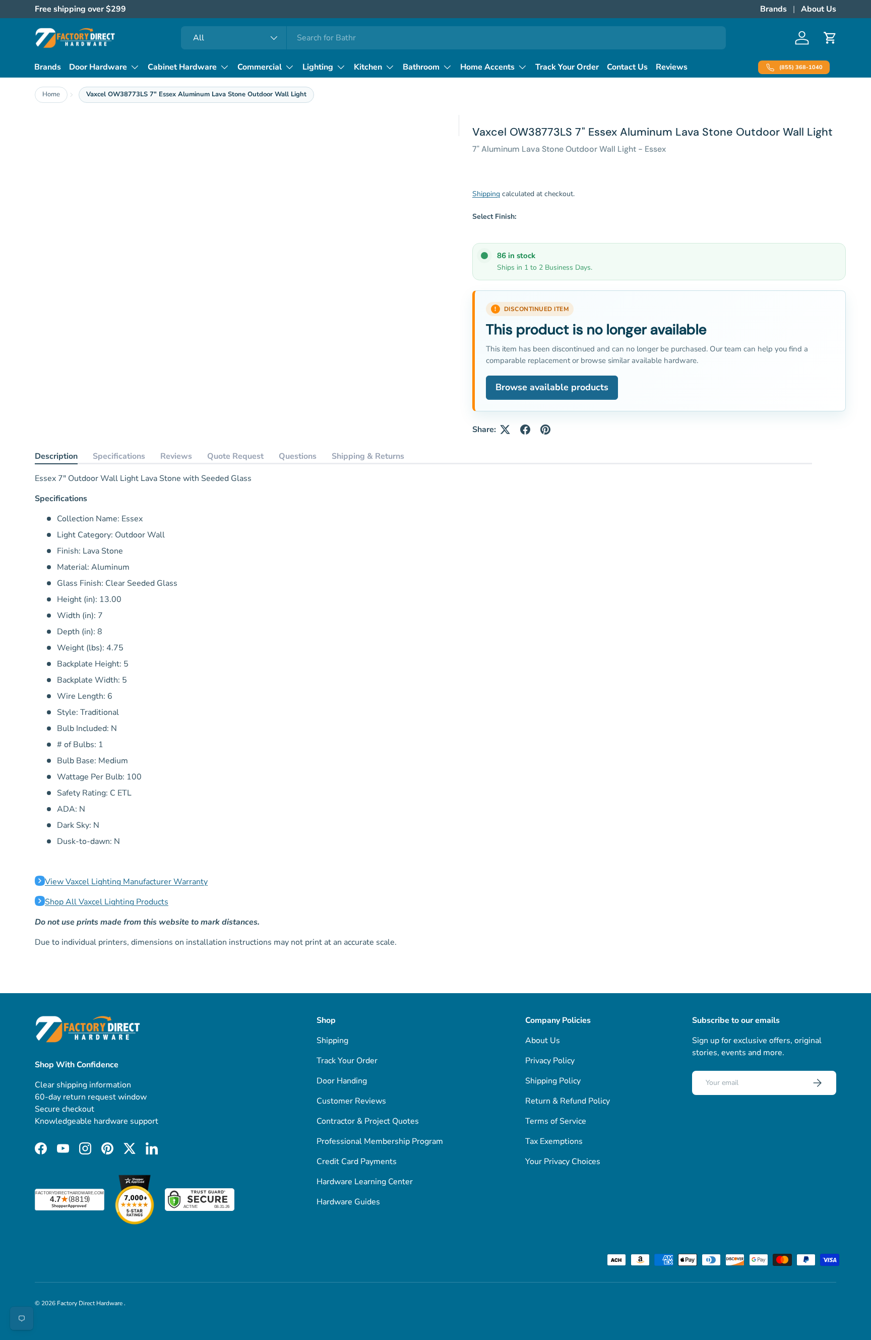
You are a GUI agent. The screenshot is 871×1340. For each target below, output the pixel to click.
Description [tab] (56, 456)
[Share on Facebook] (525, 429)
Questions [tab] (298, 456)
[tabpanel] (423, 710)
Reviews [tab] (176, 456)
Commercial (259, 67)
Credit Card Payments (357, 1161)
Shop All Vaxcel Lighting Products (106, 901)
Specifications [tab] (119, 456)
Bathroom (421, 67)
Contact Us (627, 67)
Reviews (672, 67)
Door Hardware (98, 67)
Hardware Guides (348, 1201)
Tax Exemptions (554, 1141)
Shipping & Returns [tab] (368, 456)
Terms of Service (555, 1121)
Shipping (486, 194)
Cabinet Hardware (182, 67)
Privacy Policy (550, 1060)
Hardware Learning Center (365, 1181)
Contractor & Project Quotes (368, 1121)
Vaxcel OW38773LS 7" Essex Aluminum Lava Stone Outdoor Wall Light (196, 94)
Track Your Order (567, 67)
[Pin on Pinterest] (545, 429)
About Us (818, 9)
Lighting (317, 67)
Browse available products (551, 387)
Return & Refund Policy (567, 1101)
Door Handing (342, 1080)
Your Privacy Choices (562, 1161)
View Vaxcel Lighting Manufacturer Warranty (126, 881)
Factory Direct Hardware (90, 1303)
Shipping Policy (553, 1080)
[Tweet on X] (505, 429)
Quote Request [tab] (235, 456)
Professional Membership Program (380, 1141)
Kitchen (368, 67)
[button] (830, 38)
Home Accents (487, 67)
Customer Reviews (351, 1101)
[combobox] (453, 37)
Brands (773, 9)
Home (51, 94)
